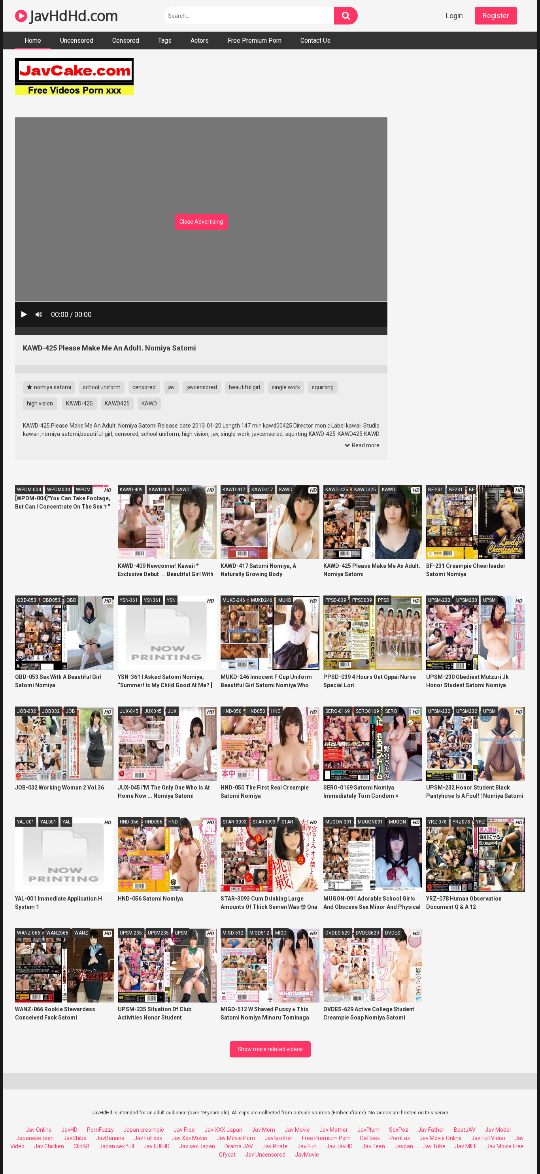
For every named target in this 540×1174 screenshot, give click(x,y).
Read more (365, 445)
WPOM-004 (29, 489)
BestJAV (465, 1130)
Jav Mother (333, 1130)
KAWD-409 (131, 489)
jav (171, 387)
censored (144, 387)
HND (276, 711)
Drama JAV (239, 1146)
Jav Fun (307, 1146)
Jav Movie (297, 1130)
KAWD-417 (234, 489)
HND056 (153, 822)
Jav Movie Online (440, 1138)
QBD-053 (26, 600)
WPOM (83, 489)
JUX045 (153, 711)
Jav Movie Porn (236, 1138)
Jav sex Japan (197, 1146)
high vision (40, 403)
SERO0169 (367, 711)
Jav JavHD (339, 1146)
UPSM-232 (439, 711)
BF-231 (435, 489)
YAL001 (48, 822)
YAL (66, 822)
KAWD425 (117, 403)
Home (33, 40)
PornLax (399, 1138)
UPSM (489, 600)
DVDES (392, 933)
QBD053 (51, 600)
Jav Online (39, 1130)
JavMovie (307, 1154)
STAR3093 (264, 822)
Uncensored (76, 40)
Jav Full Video (488, 1138)
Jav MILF (466, 1146)
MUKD (284, 600)
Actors (200, 40)
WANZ (81, 933)
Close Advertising (201, 222)
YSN (171, 600)
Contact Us (315, 40)
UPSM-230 (439, 600)
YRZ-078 (437, 822)
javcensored (202, 387)
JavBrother (278, 1138)
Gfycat (227, 1154)
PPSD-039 (335, 600)
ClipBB (82, 1146)
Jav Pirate (275, 1146)
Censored (125, 40)
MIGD (281, 933)
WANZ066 (57, 933)
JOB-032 (26, 711)
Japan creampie (143, 1130)
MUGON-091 (338, 822)
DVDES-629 (337, 933)
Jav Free (184, 1130)
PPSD (383, 600)
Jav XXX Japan (223, 1130)
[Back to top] (513, 1150)
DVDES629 (367, 933)
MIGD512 (259, 933)
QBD (71, 600)
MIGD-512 (233, 933)
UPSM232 (466, 711)
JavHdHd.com (72, 15)
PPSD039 (362, 600)
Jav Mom (263, 1130)
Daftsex (370, 1138)
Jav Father (431, 1130)
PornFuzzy (100, 1130)
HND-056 (129, 822)
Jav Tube (434, 1146)
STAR (287, 822)
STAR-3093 (235, 822)
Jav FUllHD (156, 1146)
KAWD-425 (79, 403)
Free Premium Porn (254, 40)
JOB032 (51, 711)
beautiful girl (244, 387)
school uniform (102, 387)
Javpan (404, 1146)
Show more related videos (270, 1049)
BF (471, 489)
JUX (172, 711)
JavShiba (75, 1138)
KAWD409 (159, 489)
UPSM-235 (131, 933)
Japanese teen (35, 1138)
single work (286, 387)
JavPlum (368, 1130)
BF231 (456, 489)
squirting (323, 387)
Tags (165, 40)
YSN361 (152, 600)
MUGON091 (370, 822)
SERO (391, 711)
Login (454, 15)
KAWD (149, 403)
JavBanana (110, 1138)
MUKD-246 (234, 600)
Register (496, 15)
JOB (70, 711)
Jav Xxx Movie (189, 1138)
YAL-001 (25, 822)
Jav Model (498, 1130)
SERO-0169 (337, 711)
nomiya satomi (52, 387)
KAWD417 (262, 489)
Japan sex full (116, 1146)
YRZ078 (461, 822)
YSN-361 (129, 600)
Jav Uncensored (265, 1154)
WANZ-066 (28, 933)
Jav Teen (373, 1146)
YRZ (480, 822)
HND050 (256, 711)
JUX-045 (129, 711)
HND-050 (232, 711)
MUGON (397, 822)
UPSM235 (158, 933)
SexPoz (398, 1130)
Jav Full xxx (148, 1138)
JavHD (69, 1130)
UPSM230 (466, 600)
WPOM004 (58, 489)
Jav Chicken (49, 1146)
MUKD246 (261, 600)
